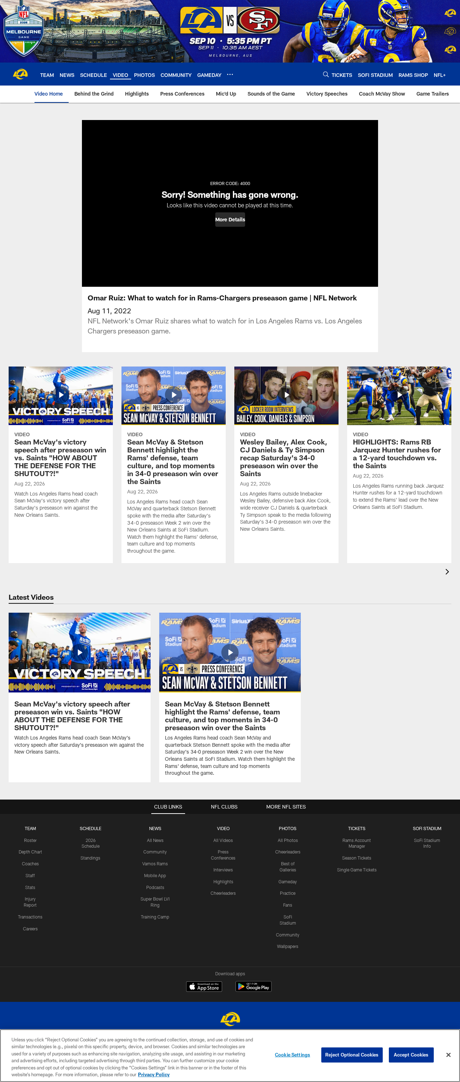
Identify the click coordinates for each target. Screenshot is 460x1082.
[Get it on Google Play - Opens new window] (253, 990)
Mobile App (155, 875)
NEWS (155, 828)
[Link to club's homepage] (20, 74)
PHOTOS (287, 828)
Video (223, 828)
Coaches (30, 863)
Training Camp (155, 916)
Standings (90, 857)
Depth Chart (30, 851)
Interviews (223, 869)
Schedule (90, 828)
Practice (287, 892)
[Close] (448, 1055)
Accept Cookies (411, 1055)
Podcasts (155, 887)
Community (155, 851)
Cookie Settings (292, 1055)
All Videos (223, 840)
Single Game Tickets (357, 869)
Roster (30, 840)
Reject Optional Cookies (352, 1055)
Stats (30, 887)
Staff (30, 875)
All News (155, 840)
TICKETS (356, 828)
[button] (230, 219)
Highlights (223, 881)
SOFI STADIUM (427, 828)
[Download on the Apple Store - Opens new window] (204, 987)
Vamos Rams (155, 863)
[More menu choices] (230, 74)
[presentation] (448, 572)
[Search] (326, 74)
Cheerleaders (223, 892)
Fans (287, 904)
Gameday (288, 881)
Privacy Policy (154, 1074)
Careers (30, 928)
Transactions (30, 916)
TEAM (30, 828)
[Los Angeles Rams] (230, 1020)
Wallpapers (287, 946)
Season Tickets (356, 857)
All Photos (288, 840)
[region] (230, 1055)
